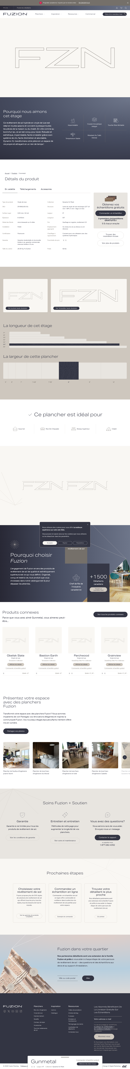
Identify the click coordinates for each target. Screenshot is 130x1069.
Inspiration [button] (55, 14)
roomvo (53, 1010)
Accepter (50, 543)
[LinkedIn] (16, 1011)
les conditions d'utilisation (102, 1029)
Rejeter (65, 543)
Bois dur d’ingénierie (40, 1010)
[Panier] (121, 8)
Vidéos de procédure (74, 1010)
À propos (71, 1016)
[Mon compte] (117, 8)
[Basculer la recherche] (126, 8)
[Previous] (8, 757)
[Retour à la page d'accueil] (15, 14)
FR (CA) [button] (5, 8)
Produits (14, 173)
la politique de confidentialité (103, 1027)
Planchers (38, 1006)
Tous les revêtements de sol (40, 1029)
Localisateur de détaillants (73, 1028)
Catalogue (54, 1013)
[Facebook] (4, 1011)
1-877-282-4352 (107, 845)
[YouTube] (12, 1011)
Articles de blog (73, 1013)
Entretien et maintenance (72, 1020)
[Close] (128, 3)
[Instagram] (21, 1011)
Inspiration (56, 1006)
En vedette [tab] (10, 189)
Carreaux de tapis (39, 1022)
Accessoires (37, 1025)
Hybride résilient (39, 1016)
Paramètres (80, 543)
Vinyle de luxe (38, 1013)
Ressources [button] (72, 14)
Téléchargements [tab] (28, 189)
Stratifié (36, 1019)
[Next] (125, 757)
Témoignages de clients (75, 1024)
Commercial (90, 14)
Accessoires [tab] (46, 189)
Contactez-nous (73, 1032)
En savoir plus (84, 3)
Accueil (7, 173)
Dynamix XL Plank (68, 202)
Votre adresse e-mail (102, 1019)
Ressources (73, 1006)
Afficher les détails (16, 664)
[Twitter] (8, 1011)
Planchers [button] (39, 14)
